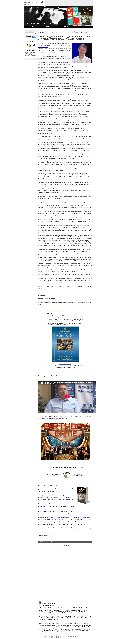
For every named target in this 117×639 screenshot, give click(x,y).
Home (31, 26)
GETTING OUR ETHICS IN (43, 511)
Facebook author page (57, 489)
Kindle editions (65, 495)
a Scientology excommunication (62, 517)
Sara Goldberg (54, 528)
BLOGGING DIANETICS (42, 506)
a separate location (64, 497)
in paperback (57, 495)
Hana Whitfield (89, 528)
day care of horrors (82, 517)
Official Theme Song (70, 524)
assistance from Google (49, 524)
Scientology (65, 26)
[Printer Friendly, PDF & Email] (43, 539)
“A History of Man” (59, 521)
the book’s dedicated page (56, 500)
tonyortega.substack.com (31, 55)
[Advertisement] (68, 3)
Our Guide (40, 527)
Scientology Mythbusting (51, 541)
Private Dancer (85, 521)
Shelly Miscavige (46, 516)
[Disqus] (65, 583)
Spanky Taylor (82, 528)
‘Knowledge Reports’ (45, 517)
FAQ (86, 524)
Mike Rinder (75, 528)
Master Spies (72, 521)
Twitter (69, 488)
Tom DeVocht (47, 528)
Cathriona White (80, 516)
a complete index (50, 499)
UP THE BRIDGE (41, 509)
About (47, 26)
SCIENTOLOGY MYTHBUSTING (44, 513)
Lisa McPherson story (63, 516)
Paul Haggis (60, 528)
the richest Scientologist (48, 522)
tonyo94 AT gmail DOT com (55, 488)
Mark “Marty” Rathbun (67, 528)
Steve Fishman (47, 519)
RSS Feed (70, 636)
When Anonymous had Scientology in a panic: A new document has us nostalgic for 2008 (80, 31)
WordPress (58, 637)
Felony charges (54, 519)
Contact (74, 636)
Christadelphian (64, 62)
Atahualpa (63, 637)
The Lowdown (33, 28)
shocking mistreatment (73, 522)
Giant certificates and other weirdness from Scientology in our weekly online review (49, 31)
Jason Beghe (41, 528)
